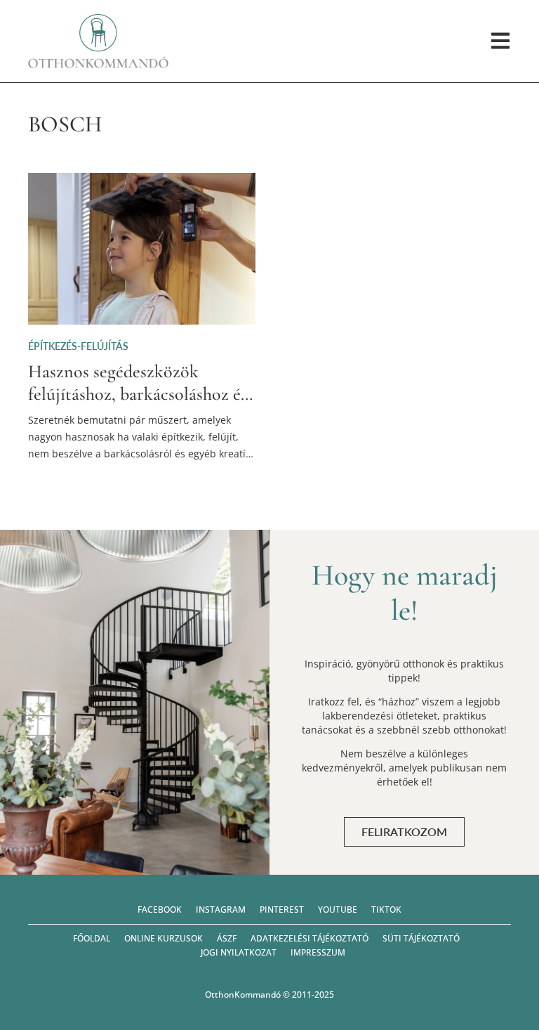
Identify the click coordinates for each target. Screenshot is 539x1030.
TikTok (386, 909)
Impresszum (318, 952)
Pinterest (282, 909)
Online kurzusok (163, 938)
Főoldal (91, 938)
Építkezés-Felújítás (78, 346)
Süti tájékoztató (421, 938)
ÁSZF (227, 938)
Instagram (221, 909)
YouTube (337, 909)
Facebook (160, 909)
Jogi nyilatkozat (239, 952)
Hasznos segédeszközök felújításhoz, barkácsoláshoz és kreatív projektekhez (137, 393)
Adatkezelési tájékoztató (309, 938)
